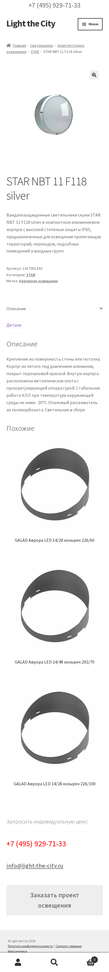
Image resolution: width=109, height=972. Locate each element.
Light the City (30, 23)
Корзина (84, 958)
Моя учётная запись (18, 962)
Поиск (54, 962)
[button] (94, 75)
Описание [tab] (16, 308)
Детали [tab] (13, 325)
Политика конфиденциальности (30, 946)
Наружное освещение (38, 280)
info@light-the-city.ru (34, 865)
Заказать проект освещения (54, 900)
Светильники (41, 45)
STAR (35, 51)
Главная (19, 45)
